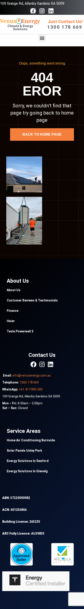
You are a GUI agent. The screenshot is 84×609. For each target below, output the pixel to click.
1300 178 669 (29, 382)
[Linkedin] (51, 11)
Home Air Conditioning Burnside (31, 440)
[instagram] (42, 364)
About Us (13, 290)
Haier (11, 321)
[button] (42, 38)
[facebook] (33, 364)
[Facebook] (33, 11)
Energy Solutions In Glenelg (27, 471)
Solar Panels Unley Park (24, 450)
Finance (12, 310)
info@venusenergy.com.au (32, 375)
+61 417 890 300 (31, 389)
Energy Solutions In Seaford (28, 461)
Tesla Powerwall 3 (20, 331)
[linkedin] (50, 364)
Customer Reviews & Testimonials (32, 300)
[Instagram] (42, 11)
